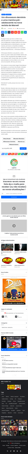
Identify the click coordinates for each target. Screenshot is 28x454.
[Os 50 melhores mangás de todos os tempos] (14, 428)
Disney (14, 401)
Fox (6, 403)
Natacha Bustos (14, 144)
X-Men (15, 412)
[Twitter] (5, 32)
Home (4, 445)
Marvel (3, 14)
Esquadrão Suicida (21, 401)
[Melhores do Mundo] (14, 4)
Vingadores (4, 412)
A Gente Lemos (22, 445)
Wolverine (10, 412)
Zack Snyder (20, 412)
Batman (7, 396)
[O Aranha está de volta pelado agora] (5, 433)
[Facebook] (2, 32)
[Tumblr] (9, 32)
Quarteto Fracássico (6, 265)
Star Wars (13, 410)
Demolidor (4, 401)
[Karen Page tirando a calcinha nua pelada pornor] (14, 433)
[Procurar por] (27, 10)
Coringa (11, 398)
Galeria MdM (17, 447)
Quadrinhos (8, 14)
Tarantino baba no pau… (21, 252)
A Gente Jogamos (14, 445)
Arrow (3, 396)
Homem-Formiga (5, 405)
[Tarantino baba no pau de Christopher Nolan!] (21, 247)
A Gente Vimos (11, 447)
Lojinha (4, 28)
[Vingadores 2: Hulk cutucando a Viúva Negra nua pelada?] (5, 428)
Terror (23, 410)
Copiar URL (23, 148)
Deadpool (20, 398)
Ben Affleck (22, 396)
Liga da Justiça (19, 405)
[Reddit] (15, 32)
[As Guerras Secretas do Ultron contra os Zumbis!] (7, 247)
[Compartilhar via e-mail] (2, 35)
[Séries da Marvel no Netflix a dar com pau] (21, 260)
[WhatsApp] (22, 32)
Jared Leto (12, 405)
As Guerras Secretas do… (6, 252)
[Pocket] (19, 32)
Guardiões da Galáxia (13, 403)
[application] (14, 343)
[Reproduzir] (3, 349)
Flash (3, 403)
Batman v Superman (14, 396)
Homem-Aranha (22, 403)
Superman (19, 410)
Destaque (9, 401)
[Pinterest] (12, 32)
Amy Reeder (7, 138)
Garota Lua (21, 141)
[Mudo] (23, 349)
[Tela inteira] (25, 349)
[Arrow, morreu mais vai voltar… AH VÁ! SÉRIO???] (23, 433)
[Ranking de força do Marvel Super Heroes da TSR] (14, 422)
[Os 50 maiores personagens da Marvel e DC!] (5, 422)
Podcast (7, 445)
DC (15, 398)
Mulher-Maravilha (9, 408)
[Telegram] (25, 32)
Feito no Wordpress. (15, 443)
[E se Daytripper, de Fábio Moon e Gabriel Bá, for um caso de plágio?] (23, 428)
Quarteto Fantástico (5, 410)
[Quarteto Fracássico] (7, 260)
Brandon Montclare (19, 138)
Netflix (16, 408)
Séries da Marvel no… (20, 265)
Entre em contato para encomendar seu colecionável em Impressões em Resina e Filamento (14, 277)
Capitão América (5, 398)
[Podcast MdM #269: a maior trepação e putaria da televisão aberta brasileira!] (23, 422)
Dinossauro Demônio (9, 141)
